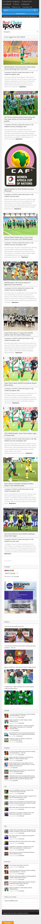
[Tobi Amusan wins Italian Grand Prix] (18, 635)
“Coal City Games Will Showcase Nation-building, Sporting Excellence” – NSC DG (19, 647)
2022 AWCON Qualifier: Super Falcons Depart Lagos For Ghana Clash (20, 434)
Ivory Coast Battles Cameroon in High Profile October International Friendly (21, 790)
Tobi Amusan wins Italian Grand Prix (14, 626)
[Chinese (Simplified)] (5, 570)
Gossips (6, 7)
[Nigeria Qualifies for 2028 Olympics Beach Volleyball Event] (18, 676)
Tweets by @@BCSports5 (11, 901)
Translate (16, 576)
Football (6, 74)
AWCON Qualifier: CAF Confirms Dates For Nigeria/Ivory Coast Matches (17, 284)
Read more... (23, 87)
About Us (16, 7)
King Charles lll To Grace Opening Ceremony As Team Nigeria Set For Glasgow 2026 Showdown (22, 733)
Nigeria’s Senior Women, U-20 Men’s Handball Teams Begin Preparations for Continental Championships (21, 727)
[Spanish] (13, 570)
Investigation (12, 74)
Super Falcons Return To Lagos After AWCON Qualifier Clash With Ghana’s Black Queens (18, 334)
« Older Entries (8, 560)
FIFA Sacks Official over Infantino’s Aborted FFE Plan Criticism (21, 836)
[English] (7, 570)
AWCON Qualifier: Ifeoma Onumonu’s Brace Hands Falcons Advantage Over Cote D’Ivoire (19, 68)
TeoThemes (25, 913)
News (18, 74)
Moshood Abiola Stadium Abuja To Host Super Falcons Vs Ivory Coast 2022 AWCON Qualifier (18, 238)
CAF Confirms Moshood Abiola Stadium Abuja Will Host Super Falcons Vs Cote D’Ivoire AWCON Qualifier (19, 119)
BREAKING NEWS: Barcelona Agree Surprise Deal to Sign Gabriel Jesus (21, 16)
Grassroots (27, 1)
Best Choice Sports (24, 72)
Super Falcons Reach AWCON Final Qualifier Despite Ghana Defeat (20, 384)
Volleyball (25, 4)
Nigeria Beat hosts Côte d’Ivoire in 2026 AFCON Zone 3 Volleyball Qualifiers (22, 770)
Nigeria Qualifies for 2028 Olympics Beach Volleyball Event (20, 667)
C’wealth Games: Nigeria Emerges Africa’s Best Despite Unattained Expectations (19, 687)
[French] (9, 570)
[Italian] (11, 570)
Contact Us (27, 7)
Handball (7, 4)
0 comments (7, 72)
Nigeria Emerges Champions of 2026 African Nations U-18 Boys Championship (21, 757)
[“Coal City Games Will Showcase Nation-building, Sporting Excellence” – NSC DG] (18, 657)
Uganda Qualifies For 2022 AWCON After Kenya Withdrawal (19, 190)
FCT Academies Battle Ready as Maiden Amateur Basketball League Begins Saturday (22, 882)
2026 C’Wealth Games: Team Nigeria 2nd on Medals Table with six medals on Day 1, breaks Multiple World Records (21, 764)
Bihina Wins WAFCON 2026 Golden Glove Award (22, 807)
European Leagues (11, 1)
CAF (32, 72)
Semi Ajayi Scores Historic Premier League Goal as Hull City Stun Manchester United (22, 796)
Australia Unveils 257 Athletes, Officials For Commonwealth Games (20, 739)
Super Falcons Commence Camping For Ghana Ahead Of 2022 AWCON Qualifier (18, 485)
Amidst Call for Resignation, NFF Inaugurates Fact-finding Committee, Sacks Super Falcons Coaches (22, 802)
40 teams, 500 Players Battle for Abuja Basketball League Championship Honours (22, 876)
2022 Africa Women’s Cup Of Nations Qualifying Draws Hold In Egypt (19, 535)
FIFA (35, 439)
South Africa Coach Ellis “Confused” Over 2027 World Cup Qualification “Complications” (21, 813)
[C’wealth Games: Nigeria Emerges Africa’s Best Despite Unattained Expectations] (18, 697)
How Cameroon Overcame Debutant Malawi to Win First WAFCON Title (22, 853)
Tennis (16, 4)
